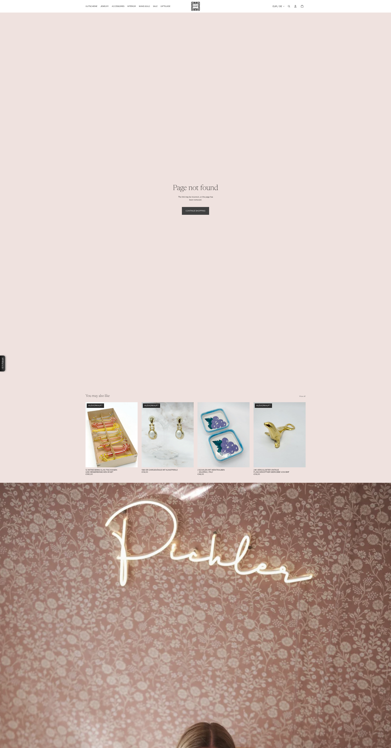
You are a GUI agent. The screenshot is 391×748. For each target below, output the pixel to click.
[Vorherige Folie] (90, 434)
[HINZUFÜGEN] (245, 462)
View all (302, 396)
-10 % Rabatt (2, 363)
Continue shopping (195, 211)
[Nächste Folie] (133, 434)
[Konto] (295, 6)
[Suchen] (289, 6)
